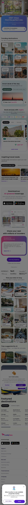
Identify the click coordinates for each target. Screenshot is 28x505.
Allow (19, 501)
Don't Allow (9, 501)
